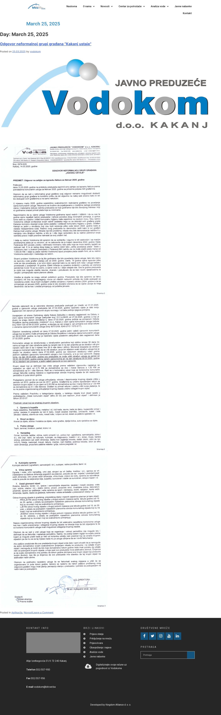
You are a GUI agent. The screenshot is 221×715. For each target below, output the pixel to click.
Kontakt (187, 13)
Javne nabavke (183, 6)
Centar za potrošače (130, 6)
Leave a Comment (43, 612)
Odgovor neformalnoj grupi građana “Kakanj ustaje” (45, 44)
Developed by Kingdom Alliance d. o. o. (110, 704)
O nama (87, 6)
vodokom (35, 51)
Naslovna (71, 6)
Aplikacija (16, 612)
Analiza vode (158, 6)
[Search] (191, 655)
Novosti (105, 6)
